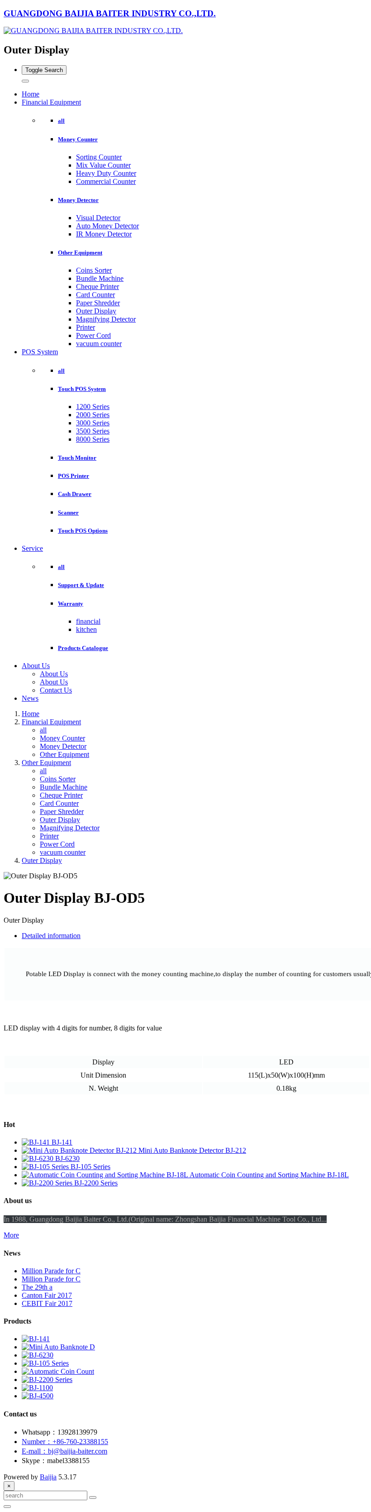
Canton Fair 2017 (47, 1295)
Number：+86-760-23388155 (65, 1441)
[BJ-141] (37, 1142)
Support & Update (81, 585)
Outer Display (96, 311)
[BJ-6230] (38, 1158)
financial (88, 621)
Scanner (68, 512)
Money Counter (78, 139)
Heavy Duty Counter (106, 173)
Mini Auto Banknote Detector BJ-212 (192, 1150)
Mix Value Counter (103, 165)
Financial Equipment (51, 722)
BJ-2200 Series (96, 1183)
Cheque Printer (97, 286)
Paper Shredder (98, 303)
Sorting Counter (99, 157)
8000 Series (92, 439)
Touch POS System (82, 388)
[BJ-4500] (37, 1396)
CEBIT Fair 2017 (47, 1303)
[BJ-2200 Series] (48, 1183)
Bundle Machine (100, 278)
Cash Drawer (74, 494)
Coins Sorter (94, 270)
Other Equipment (80, 252)
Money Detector (78, 200)
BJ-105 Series (90, 1166)
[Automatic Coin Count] (58, 1371)
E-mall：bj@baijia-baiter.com (64, 1451)
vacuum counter (99, 343)
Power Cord (93, 335)
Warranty (70, 603)
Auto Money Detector (107, 226)
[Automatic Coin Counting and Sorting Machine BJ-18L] (106, 1175)
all (61, 120)
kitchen (86, 629)
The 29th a (37, 1287)
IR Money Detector (104, 234)
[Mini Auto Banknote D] (58, 1347)
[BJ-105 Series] (46, 1166)
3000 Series (92, 423)
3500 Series (92, 431)
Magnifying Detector (106, 319)
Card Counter (95, 295)
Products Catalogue (83, 648)
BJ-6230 (67, 1158)
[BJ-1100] (37, 1388)
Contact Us (56, 690)
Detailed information (51, 935)
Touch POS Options (83, 530)
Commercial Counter (106, 181)
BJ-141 (62, 1142)
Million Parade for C (51, 1271)
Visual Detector (98, 218)
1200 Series (92, 406)
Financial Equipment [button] (51, 102)
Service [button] (32, 548)
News (30, 698)
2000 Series (92, 415)
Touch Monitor (77, 457)
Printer (85, 327)
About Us (54, 674)
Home (30, 94)
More (11, 1235)
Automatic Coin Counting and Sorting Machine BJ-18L (269, 1175)
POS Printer (73, 475)
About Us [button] (36, 665)
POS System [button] (40, 352)
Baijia (48, 1477)
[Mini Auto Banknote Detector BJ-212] (80, 1150)
